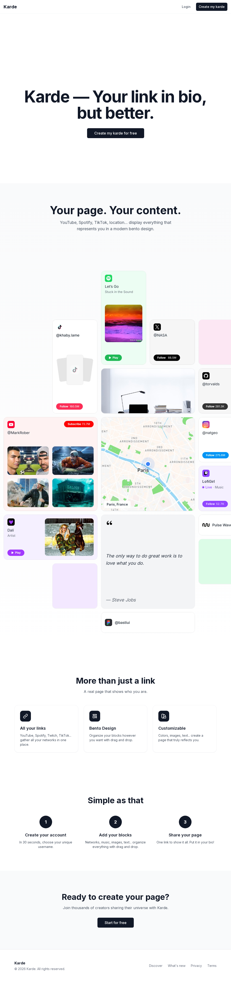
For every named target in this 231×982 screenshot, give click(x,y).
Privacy (196, 966)
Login (186, 7)
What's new (176, 966)
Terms (212, 966)
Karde (10, 6)
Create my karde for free (115, 133)
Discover (155, 966)
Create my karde (212, 7)
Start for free (116, 922)
